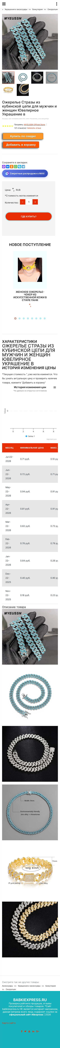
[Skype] (19, 166)
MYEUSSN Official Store (34, 124)
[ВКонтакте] (7, 166)
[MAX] (3, 166)
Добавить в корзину (21, 144)
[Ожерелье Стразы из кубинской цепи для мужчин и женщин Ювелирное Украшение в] (30, 42)
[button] (15, 318)
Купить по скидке (23, 136)
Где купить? (28, 216)
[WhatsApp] (15, 166)
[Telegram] (23, 166)
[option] (30, 42)
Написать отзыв (34, 128)
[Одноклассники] (11, 166)
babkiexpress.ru (30, 1000)
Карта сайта (8, 1023)
